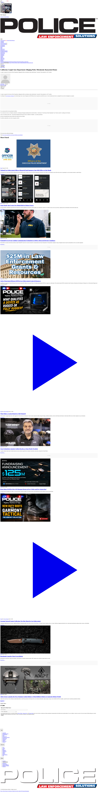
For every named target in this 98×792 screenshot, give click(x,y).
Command (2, 41)
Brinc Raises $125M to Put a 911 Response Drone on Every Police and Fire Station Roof (23, 489)
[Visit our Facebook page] (0, 705)
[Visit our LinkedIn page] (2, 705)
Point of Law (2, 49)
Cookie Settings (6, 62)
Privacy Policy (2, 791)
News (8, 0)
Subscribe (2, 16)
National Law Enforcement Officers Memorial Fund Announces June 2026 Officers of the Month (25, 170)
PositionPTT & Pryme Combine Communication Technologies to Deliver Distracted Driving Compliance (27, 240)
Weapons (1, 60)
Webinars (14, 0)
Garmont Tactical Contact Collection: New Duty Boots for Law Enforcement (20, 621)
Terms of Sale (11, 791)
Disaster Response (3, 43)
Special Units (2, 52)
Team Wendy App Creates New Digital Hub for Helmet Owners (17, 205)
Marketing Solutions (26, 62)
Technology (2, 54)
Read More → (2, 174)
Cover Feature (4, 0)
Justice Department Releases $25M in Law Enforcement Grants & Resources (20, 281)
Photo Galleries (24, 61)
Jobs (27, 61)
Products (20, 61)
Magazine (8, 61)
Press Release (15, 62)
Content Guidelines (20, 62)
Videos (12, 0)
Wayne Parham (6, 411)
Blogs (6, 61)
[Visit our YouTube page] (3, 705)
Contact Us (11, 62)
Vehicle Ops (2, 58)
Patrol (1, 47)
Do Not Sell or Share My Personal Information (21, 791)
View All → (2, 701)
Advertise (2, 62)
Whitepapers (12, 61)
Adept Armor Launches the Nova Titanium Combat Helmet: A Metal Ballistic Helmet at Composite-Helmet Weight (30, 696)
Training (1, 56)
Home (1, 67)
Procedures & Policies (4, 50)
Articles (10, 0)
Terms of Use (7, 791)
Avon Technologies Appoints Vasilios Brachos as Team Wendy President (19, 449)
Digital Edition (6, 16)
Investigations (2, 45)
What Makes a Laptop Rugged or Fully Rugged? (13, 413)
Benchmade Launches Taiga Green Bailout (11, 656)
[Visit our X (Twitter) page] (1, 705)
